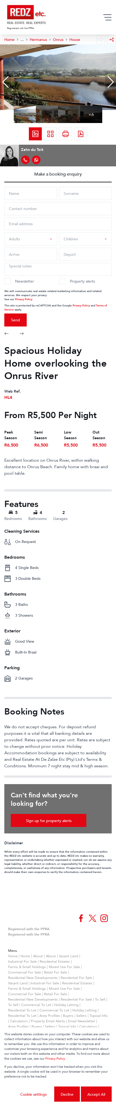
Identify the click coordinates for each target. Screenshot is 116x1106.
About (38, 956)
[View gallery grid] (50, 133)
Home (13, 956)
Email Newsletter (81, 1021)
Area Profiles (49, 1015)
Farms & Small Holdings (27, 966)
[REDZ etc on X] (92, 918)
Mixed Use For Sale (64, 966)
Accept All (96, 1094)
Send (15, 320)
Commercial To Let (36, 1004)
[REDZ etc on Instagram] (104, 918)
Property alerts (82, 281)
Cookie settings (33, 1094)
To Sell (100, 999)
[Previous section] (6, 334)
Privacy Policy (23, 299)
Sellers (81, 1015)
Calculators (19, 1021)
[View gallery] (35, 133)
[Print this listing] (65, 133)
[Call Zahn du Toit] (25, 160)
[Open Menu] (107, 17)
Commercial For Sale (24, 972)
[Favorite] (101, 39)
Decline (67, 1094)
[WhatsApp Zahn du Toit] (36, 160)
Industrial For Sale (22, 961)
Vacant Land (68, 956)
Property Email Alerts (48, 1021)
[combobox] (29, 239)
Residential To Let (22, 1010)
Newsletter (24, 281)
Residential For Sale (76, 977)
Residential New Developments (33, 977)
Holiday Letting (66, 1004)
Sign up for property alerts (48, 820)
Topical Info (99, 1015)
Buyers (68, 1015)
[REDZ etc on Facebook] (81, 918)
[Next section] (21, 334)
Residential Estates (55, 961)
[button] (5, 82)
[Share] (111, 39)
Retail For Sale (55, 972)
